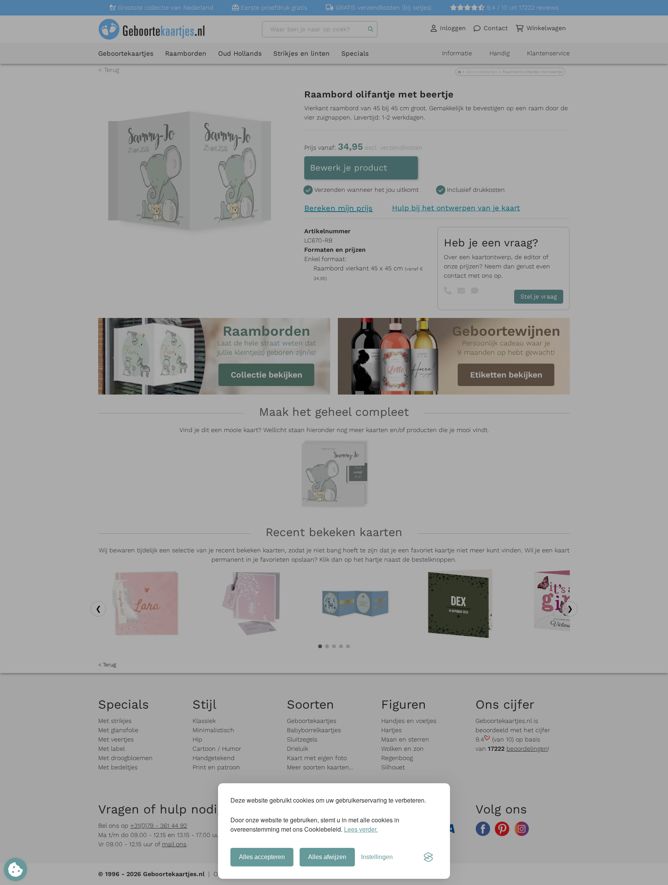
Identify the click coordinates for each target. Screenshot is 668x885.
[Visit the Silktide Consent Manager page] (428, 857)
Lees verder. (361, 829)
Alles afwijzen (327, 857)
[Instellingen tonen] (15, 869)
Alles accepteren (262, 857)
